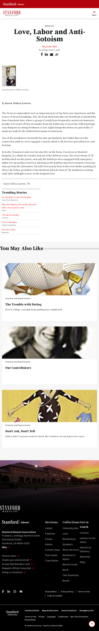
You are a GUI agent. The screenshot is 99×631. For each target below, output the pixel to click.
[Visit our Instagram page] (14, 591)
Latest (48, 528)
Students (68, 544)
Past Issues (51, 555)
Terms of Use (84, 591)
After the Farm (71, 549)
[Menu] (94, 12)
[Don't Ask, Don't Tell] (49, 406)
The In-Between (9, 222)
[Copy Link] (56, 54)
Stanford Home (32, 610)
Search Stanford (68, 610)
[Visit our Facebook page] (3, 591)
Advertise (85, 556)
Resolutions (69, 538)
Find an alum (9, 555)
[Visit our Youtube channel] (21, 591)
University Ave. (71, 528)
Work (65, 569)
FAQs (82, 562)
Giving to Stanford (12, 572)
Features (50, 533)
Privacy (41, 616)
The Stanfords (71, 575)
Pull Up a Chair (9, 229)
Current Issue (52, 549)
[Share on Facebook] (42, 54)
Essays (48, 538)
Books (66, 580)
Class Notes (51, 560)
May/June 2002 (49, 46)
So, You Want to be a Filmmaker (16, 197)
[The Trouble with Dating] (49, 279)
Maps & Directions (50, 610)
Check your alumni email (16, 559)
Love (65, 533)
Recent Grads (70, 564)
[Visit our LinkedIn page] (8, 591)
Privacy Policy (67, 591)
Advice (48, 544)
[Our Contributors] (49, 342)
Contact (84, 532)
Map (4, 547)
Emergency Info (87, 610)
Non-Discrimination (79, 616)
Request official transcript (17, 568)
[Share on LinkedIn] (46, 54)
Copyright (51, 616)
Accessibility (51, 591)
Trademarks (63, 616)
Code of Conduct (54, 595)
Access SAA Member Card (16, 564)
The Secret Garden (10, 215)
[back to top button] (92, 624)
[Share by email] (51, 54)
